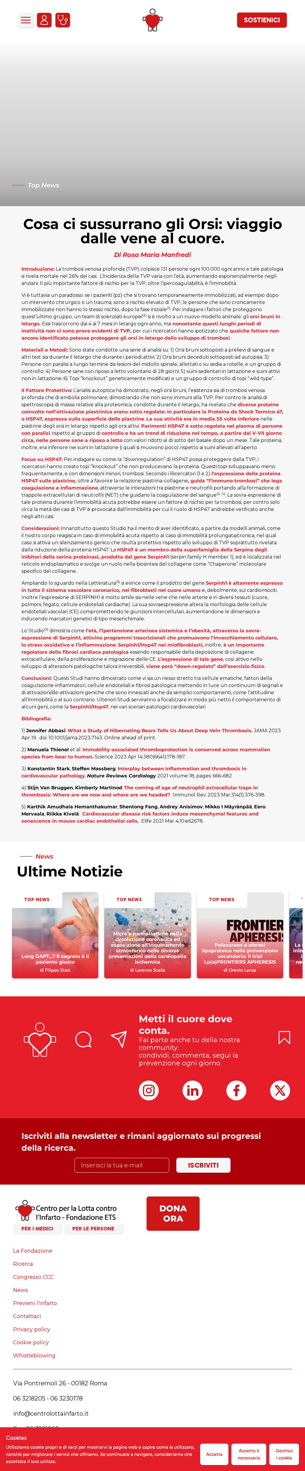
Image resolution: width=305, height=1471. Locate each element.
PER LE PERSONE (93, 1228)
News (20, 1290)
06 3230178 (66, 1398)
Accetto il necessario (249, 1454)
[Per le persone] (44, 20)
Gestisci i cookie (284, 1454)
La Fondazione (32, 1251)
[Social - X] (280, 1090)
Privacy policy (31, 1329)
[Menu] (25, 20)
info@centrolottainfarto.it (51, 1413)
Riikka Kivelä (62, 814)
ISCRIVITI (203, 1165)
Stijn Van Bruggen (50, 788)
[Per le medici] (62, 20)
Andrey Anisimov (181, 807)
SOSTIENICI (262, 20)
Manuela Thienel (48, 749)
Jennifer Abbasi (46, 730)
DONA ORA (173, 1213)
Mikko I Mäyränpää (228, 807)
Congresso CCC (33, 1277)
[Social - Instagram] (149, 1090)
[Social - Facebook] (236, 1090)
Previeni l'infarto (35, 1303)
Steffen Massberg (94, 768)
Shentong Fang (138, 807)
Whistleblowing (34, 1355)
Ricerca (23, 1264)
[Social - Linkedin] (193, 1090)
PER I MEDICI (37, 1228)
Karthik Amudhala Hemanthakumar (72, 807)
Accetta (214, 1454)
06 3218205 (29, 1398)
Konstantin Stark (48, 768)
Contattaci (27, 1316)
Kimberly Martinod (98, 788)
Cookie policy (31, 1342)
